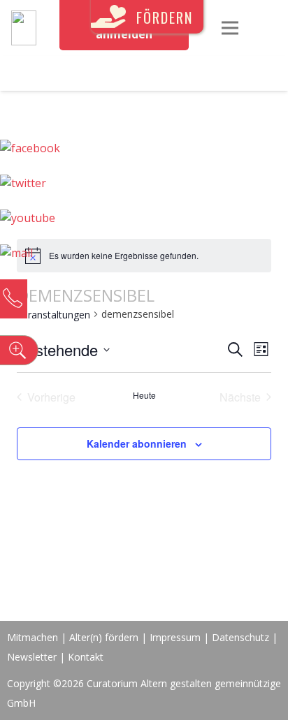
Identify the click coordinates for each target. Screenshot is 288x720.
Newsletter (33, 656)
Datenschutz (240, 637)
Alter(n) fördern (103, 637)
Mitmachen (32, 637)
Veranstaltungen (53, 314)
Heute (144, 395)
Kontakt (85, 656)
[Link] (23, 27)
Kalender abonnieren (137, 443)
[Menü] (230, 27)
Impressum (175, 637)
